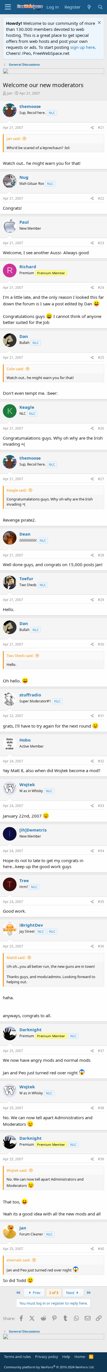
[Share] (92, 128)
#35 (101, 901)
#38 (101, 1107)
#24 (101, 287)
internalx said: (18, 1260)
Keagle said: (17, 490)
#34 (101, 850)
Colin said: (15, 368)
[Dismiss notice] (98, 23)
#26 (101, 428)
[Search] (100, 7)
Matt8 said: (16, 957)
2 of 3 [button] (53, 1292)
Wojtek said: (17, 1170)
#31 (101, 715)
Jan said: (14, 138)
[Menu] (8, 7)
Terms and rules (17, 1356)
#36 (101, 946)
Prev (36, 1292)
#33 (101, 805)
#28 (101, 555)
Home (79, 1356)
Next (70, 1292)
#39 (101, 1159)
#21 (101, 127)
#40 (101, 1248)
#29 (101, 599)
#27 (101, 478)
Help (66, 1356)
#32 (101, 761)
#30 (101, 644)
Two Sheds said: (20, 655)
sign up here (82, 47)
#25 (101, 357)
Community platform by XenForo (49, 1367)
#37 (101, 1050)
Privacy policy (46, 1356)
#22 (101, 198)
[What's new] (88, 7)
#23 (101, 243)
